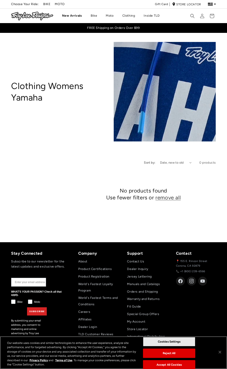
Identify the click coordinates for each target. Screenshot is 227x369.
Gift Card (161, 4)
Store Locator (188, 4)
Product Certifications (95, 269)
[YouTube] (202, 281)
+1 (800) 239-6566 (192, 271)
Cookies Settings (169, 341)
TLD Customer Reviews (96, 334)
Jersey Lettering (139, 276)
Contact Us (135, 261)
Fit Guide (134, 306)
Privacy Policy (38, 360)
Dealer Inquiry (137, 269)
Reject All (169, 353)
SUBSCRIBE (37, 311)
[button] (73, 15)
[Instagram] (191, 281)
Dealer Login (87, 327)
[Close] (220, 352)
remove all (168, 197)
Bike (46, 4)
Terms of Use (63, 360)
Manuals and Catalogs (143, 284)
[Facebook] (180, 281)
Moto (60, 4)
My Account (136, 321)
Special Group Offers (143, 314)
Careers (84, 312)
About (82, 261)
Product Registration (94, 276)
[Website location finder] (212, 4)
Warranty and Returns (143, 299)
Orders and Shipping (142, 292)
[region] (113, 352)
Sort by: (149, 163)
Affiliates (85, 319)
